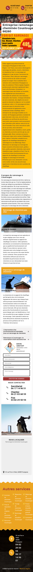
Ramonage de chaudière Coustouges (17, 516)
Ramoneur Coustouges (7, 521)
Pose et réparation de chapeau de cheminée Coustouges (7, 511)
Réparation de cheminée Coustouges (17, 498)
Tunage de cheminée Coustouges (17, 507)
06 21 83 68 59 (29, 9)
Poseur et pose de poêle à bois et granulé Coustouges (28, 509)
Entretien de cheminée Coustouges (7, 498)
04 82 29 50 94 (18, 400)
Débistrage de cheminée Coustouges (28, 498)
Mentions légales (25, 568)
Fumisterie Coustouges (28, 518)
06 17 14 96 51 (14, 9)
